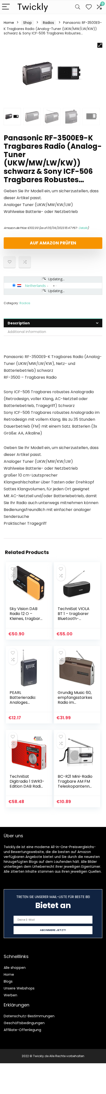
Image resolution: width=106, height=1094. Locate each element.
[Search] (78, 7)
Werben (10, 995)
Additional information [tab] (27, 331)
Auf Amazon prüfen (53, 243)
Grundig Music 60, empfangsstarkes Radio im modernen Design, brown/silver (75, 705)
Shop (27, 22)
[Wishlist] (89, 7)
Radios (48, 22)
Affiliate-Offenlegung (22, 1029)
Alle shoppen (15, 967)
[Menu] (6, 7)
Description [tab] (19, 323)
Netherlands (35, 285)
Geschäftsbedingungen (24, 1022)
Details (83, 228)
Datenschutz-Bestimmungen (29, 1016)
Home (9, 22)
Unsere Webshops (19, 988)
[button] (99, 45)
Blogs (8, 981)
